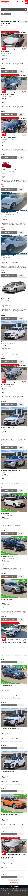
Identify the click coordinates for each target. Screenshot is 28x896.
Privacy (18, 893)
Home (2, 5)
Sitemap (22, 893)
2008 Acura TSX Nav (7, 51)
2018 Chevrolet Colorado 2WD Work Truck (13, 642)
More (2, 66)
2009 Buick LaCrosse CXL (8, 170)
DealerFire (24, 888)
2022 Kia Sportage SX (7, 771)
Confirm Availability (9, 71)
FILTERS (7, 14)
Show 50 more (14, 882)
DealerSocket (8, 890)
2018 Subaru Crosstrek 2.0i (9, 814)
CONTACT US (15, 886)
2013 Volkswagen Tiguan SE (9, 137)
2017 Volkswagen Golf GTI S (9, 427)
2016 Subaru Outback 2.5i (8, 685)
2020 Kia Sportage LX (7, 384)
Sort (25, 21)
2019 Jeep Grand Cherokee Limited (11, 728)
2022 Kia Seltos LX (6, 599)
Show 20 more (14, 880)
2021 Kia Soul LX (5, 513)
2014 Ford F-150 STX (7, 857)
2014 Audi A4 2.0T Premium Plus (10, 213)
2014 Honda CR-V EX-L (7, 556)
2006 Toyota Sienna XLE (8, 94)
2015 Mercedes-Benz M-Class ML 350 (12, 341)
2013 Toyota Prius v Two (8, 298)
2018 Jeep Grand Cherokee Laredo (11, 470)
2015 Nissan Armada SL (8, 255)
